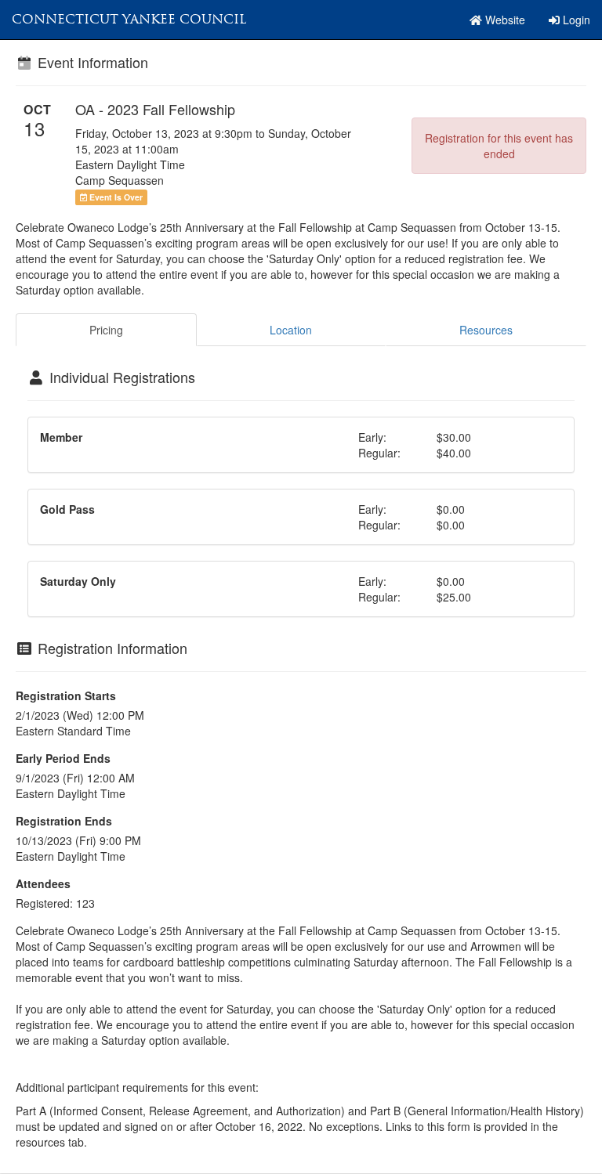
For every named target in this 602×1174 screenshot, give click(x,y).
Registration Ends (64, 821)
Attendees (43, 883)
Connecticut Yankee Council (129, 19)
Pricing (106, 330)
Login (575, 19)
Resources (486, 330)
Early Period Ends (63, 758)
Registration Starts (66, 695)
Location (291, 330)
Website (503, 19)
